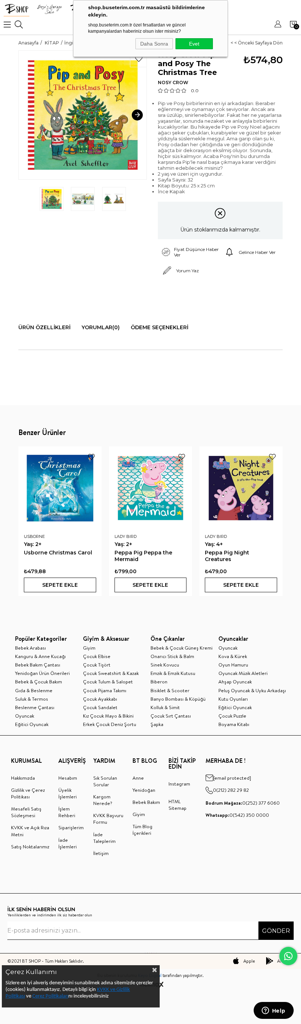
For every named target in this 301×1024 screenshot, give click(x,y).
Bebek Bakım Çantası (37, 664)
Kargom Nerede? (102, 799)
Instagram (179, 783)
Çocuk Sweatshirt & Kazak (111, 673)
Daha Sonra (154, 44)
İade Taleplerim (104, 837)
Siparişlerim (71, 827)
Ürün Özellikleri (44, 327)
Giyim (89, 647)
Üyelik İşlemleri (67, 793)
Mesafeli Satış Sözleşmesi (26, 812)
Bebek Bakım (146, 802)
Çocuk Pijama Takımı (104, 690)
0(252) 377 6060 (243, 803)
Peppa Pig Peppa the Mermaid (143, 556)
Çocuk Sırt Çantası (170, 715)
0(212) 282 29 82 (231, 790)
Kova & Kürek (232, 656)
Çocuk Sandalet (100, 707)
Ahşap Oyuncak (235, 681)
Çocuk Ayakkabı (100, 699)
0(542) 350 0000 (237, 815)
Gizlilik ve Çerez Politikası (28, 793)
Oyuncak (24, 715)
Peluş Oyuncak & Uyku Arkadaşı (252, 690)
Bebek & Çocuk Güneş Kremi (181, 647)
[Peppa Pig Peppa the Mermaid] (150, 488)
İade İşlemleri (67, 843)
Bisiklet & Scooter (169, 690)
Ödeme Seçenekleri (159, 327)
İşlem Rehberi (66, 812)
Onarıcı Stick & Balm (172, 656)
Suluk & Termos (31, 699)
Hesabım (67, 778)
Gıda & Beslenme (33, 690)
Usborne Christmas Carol (58, 552)
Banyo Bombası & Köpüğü (178, 699)
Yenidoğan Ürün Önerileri (42, 673)
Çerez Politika (47, 996)
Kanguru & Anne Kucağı (40, 656)
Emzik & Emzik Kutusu (172, 673)
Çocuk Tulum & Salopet (108, 681)
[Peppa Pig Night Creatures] (241, 488)
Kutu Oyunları (233, 699)
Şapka (156, 724)
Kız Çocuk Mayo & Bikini (108, 715)
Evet (194, 44)
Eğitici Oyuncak (31, 724)
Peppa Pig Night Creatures (227, 556)
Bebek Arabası (30, 647)
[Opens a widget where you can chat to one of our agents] (273, 1011)
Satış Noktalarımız (30, 846)
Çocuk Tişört (96, 664)
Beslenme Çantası (34, 707)
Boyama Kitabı (233, 724)
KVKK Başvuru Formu (108, 818)
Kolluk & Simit (165, 707)
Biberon (158, 681)
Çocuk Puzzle (232, 715)
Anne (138, 778)
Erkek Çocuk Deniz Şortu (109, 724)
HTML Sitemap (177, 804)
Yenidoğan (144, 790)
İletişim (101, 853)
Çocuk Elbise (96, 656)
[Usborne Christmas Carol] (60, 488)
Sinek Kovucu (164, 664)
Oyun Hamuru (233, 664)
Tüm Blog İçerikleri (142, 829)
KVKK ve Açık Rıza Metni (30, 830)
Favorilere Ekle (91, 456)
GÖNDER (276, 930)
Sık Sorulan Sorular (105, 781)
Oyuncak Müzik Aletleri (243, 673)
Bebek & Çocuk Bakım (38, 681)
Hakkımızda (23, 778)
